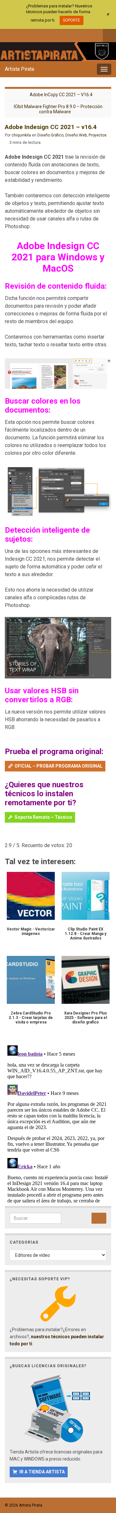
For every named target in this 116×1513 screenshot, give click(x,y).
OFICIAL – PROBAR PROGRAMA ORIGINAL (58, 766)
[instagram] (29, 34)
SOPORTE (71, 20)
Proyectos (98, 135)
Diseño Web (76, 135)
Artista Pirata (19, 69)
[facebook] (8, 34)
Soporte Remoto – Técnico (43, 817)
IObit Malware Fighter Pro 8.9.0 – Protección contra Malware (58, 109)
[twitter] (18, 34)
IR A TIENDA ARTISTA (42, 1471)
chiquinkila (21, 135)
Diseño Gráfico (50, 135)
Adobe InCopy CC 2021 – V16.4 (61, 94)
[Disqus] (58, 1123)
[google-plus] (50, 34)
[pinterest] (61, 34)
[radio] (8, 835)
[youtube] (40, 34)
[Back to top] (101, 1475)
